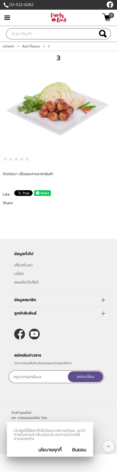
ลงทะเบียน (85, 377)
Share (8, 203)
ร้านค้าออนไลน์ (21, 412)
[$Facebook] (109, 4)
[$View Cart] (107, 17)
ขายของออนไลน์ (29, 417)
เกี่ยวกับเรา (23, 265)
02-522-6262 (21, 5)
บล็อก (19, 274)
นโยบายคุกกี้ (50, 449)
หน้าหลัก (8, 46)
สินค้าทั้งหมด (31, 46)
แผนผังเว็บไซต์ (26, 282)
